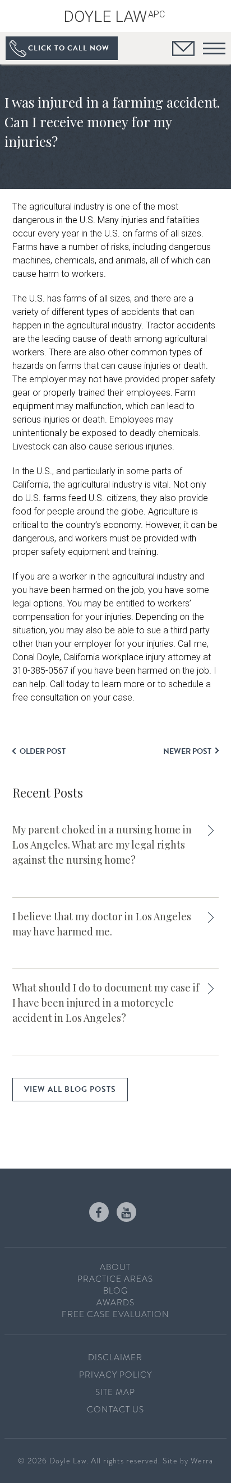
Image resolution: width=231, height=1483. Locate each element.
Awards (115, 1302)
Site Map (115, 1392)
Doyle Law (114, 16)
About (115, 1267)
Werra (202, 1460)
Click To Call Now (68, 48)
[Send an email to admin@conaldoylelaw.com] (183, 50)
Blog (115, 1291)
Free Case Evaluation (115, 1314)
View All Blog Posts (70, 1089)
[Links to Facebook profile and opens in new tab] (99, 1212)
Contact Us (115, 1409)
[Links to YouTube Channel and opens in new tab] (126, 1212)
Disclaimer (115, 1357)
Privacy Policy (115, 1375)
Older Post (43, 751)
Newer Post (187, 751)
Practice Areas (115, 1279)
